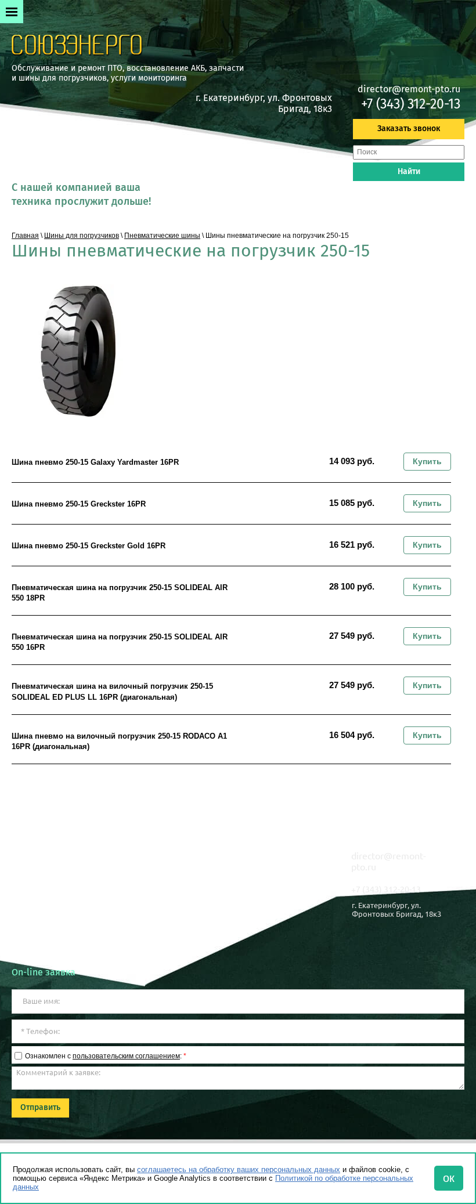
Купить (427, 461)
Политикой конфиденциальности (72, 947)
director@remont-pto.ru (409, 89)
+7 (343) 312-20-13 (410, 104)
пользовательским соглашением (126, 1056)
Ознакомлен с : (105, 1056)
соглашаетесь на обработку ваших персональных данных (238, 1169)
